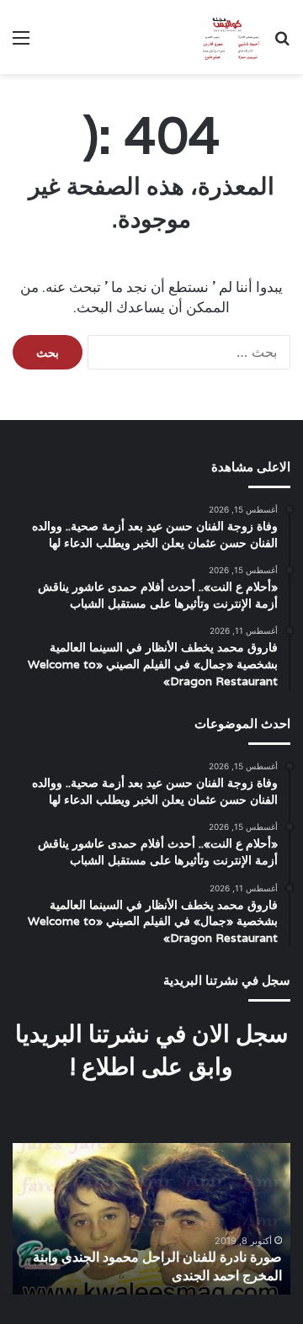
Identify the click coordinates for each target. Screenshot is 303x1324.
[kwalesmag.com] (227, 37)
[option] (151, 1219)
